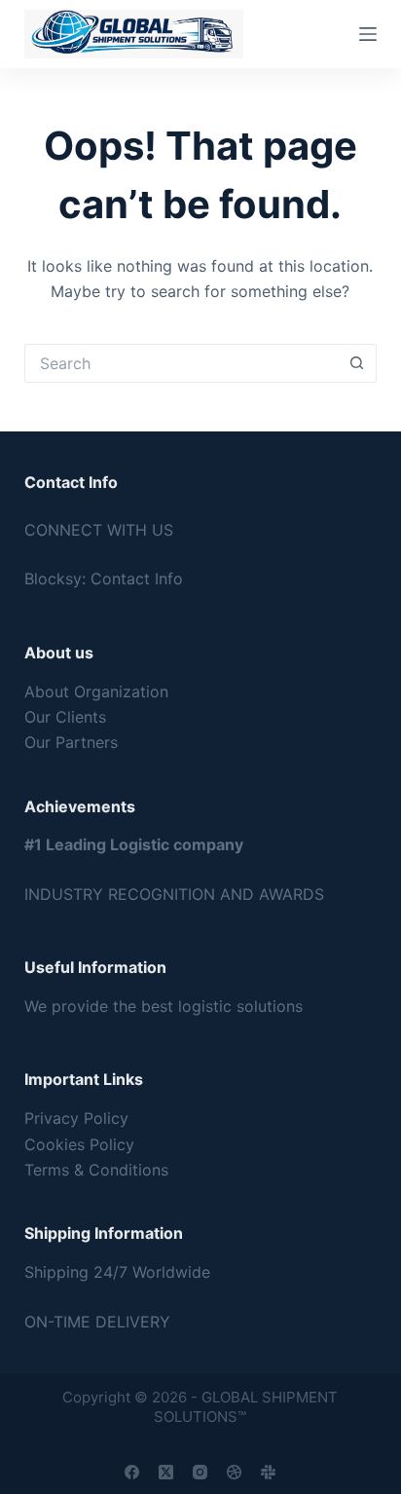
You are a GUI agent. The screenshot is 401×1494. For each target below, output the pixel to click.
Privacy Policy (76, 1118)
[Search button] (357, 363)
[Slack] (268, 1472)
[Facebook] (132, 1472)
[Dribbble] (234, 1472)
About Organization (96, 691)
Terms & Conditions (96, 1169)
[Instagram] (200, 1472)
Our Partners (71, 742)
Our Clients (65, 717)
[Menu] (368, 34)
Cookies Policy (79, 1144)
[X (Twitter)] (166, 1472)
